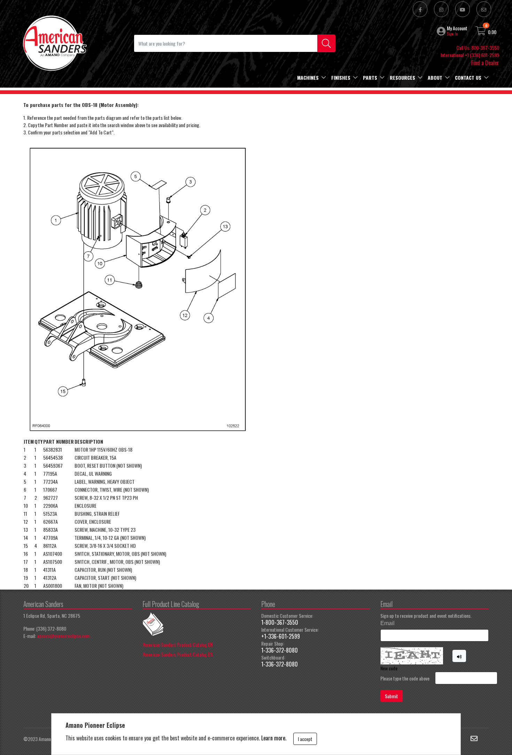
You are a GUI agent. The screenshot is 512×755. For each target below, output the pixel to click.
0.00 (492, 32)
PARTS (370, 77)
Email (387, 623)
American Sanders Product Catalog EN (177, 644)
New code (388, 668)
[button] (442, 31)
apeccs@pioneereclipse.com (63, 635)
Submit (391, 696)
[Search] (326, 43)
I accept (305, 738)
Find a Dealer (485, 63)
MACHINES (308, 77)
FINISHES (340, 77)
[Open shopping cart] (481, 32)
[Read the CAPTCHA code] (459, 656)
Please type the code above (404, 678)
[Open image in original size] (54, 42)
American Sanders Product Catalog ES (177, 654)
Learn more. (273, 738)
